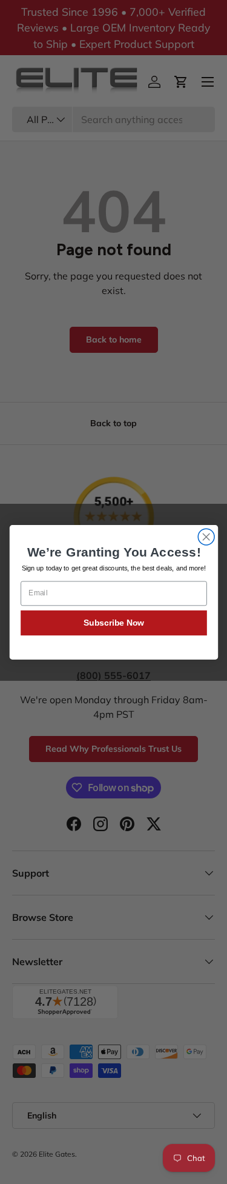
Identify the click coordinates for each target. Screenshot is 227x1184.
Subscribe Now (113, 622)
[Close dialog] (206, 537)
